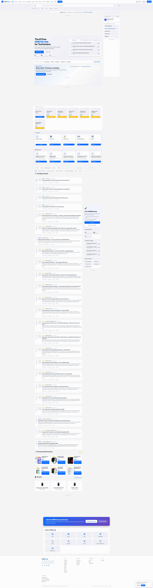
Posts (42, 8)
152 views (44, 402)
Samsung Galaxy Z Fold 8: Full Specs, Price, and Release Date (55, 362)
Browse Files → (39, 51)
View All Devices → (78, 477)
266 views (44, 391)
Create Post (91, 563)
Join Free (92, 222)
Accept (143, 585)
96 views (44, 436)
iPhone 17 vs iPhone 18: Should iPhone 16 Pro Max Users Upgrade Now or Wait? (59, 228)
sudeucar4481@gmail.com (47, 441)
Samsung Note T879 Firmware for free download (53, 206)
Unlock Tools (107, 31)
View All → (41, 144)
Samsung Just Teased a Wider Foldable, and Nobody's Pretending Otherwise (59, 274)
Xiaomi (77, 564)
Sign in (144, 1)
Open (99, 43)
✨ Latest (41, 167)
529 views (40, 244)
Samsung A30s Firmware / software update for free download (56, 189)
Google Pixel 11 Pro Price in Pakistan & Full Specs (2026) (54, 397)
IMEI (55, 1)
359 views (44, 316)
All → (118, 16)
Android (65, 561)
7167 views (45, 182)
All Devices (78, 560)
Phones (65, 570)
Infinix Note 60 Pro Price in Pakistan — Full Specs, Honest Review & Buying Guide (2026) (61, 215)
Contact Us (44, 581)
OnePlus (77, 561)
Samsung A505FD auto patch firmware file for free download (55, 180)
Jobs (43, 1)
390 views (44, 303)
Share (58, 182)
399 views (44, 279)
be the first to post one (86, 66)
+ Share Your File (97, 61)
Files (16, 1)
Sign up (149, 1)
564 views (44, 255)
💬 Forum (54, 167)
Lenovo (65, 566)
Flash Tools (96, 261)
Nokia (65, 569)
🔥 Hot (37, 167)
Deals (40, 1)
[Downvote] (36, 182)
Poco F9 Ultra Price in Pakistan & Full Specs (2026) (53, 409)
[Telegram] (49, 565)
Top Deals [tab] (85, 40)
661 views (44, 221)
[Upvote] (36, 179)
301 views (44, 343)
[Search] (119, 5)
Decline (138, 585)
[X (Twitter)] (43, 565)
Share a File (48, 51)
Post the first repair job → (88, 12)
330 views (44, 330)
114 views (44, 413)
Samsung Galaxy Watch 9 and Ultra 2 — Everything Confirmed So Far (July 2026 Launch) (61, 286)
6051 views (44, 208)
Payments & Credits (45, 580)
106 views (40, 425)
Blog (33, 1)
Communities (28, 1)
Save (54, 182)
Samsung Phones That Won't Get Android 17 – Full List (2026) (55, 310)
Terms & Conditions (45, 578)
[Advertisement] (68, 25)
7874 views (45, 191)
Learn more (143, 583)
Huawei (65, 563)
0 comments (50, 182)
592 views (44, 232)
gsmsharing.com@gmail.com (50, 321)
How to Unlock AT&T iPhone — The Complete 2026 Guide (54, 262)
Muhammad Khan (48, 213)
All (38, 8)
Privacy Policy (44, 577)
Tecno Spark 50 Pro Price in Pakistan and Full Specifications (55, 386)
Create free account (91, 521)
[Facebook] (45, 565)
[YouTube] (47, 565)
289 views (44, 355)
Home (13, 1)
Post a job (49, 74)
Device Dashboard (88, 261)
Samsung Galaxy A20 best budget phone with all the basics (55, 197)
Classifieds (48, 1)
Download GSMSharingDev (110, 28)
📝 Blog (58, 167)
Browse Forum (102, 521)
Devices (19, 1)
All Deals (106, 36)
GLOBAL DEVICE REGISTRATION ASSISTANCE (48, 443)
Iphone (65, 564)
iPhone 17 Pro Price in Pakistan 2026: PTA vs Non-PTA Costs (55, 298)
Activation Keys (88, 266)
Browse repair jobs (41, 74)
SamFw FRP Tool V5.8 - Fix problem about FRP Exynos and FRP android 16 (54, 420)
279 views (44, 367)
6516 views (44, 199)
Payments (106, 586)
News (65, 567)
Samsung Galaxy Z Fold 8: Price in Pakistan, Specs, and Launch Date (57, 373)
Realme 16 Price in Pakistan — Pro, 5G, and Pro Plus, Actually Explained (53, 239)
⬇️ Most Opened (48, 167)
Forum (24, 1)
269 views (44, 379)
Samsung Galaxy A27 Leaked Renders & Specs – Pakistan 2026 (56, 349)
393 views (44, 292)
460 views (44, 268)
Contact (110, 586)
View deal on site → (45, 462)
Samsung (78, 563)
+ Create (60, 1)
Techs (52, 1)
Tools (37, 1)
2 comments (45, 244)
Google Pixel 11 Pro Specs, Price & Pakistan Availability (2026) (55, 432)
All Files (65, 560)
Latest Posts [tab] (74, 40)
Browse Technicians (92, 225)
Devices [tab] (95, 40)
